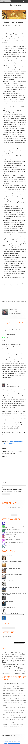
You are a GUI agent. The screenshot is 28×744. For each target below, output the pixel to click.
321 (2, 652)
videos (23, 673)
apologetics (7, 652)
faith (12, 660)
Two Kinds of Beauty (8, 581)
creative (6, 656)
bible (16, 652)
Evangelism (11, 545)
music (7, 664)
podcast (22, 666)
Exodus (9, 660)
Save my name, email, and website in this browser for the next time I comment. (12, 490)
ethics (14, 658)
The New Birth (18, 539)
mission (22, 301)
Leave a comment (16, 25)
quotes (15, 668)
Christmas (4, 654)
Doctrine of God (7, 658)
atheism (12, 652)
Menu (25, 1)
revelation (7, 671)
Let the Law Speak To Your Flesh (11, 568)
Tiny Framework (8, 735)
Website (4, 482)
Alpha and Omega (7, 702)
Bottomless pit (6, 698)
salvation (11, 671)
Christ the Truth (14, 5)
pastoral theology (12, 666)
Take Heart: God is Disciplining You (12, 561)
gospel (16, 660)
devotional (19, 656)
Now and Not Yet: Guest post (9, 707)
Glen (3, 25)
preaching (9, 668)
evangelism (18, 301)
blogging (19, 652)
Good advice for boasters (17, 523)
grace (21, 661)
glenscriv (9, 384)
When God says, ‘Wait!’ (8, 724)
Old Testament (19, 664)
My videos (12, 664)
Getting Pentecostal (7, 601)
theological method (6, 673)
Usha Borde (7, 523)
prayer (4, 668)
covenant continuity (14, 655)
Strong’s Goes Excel (16, 529)
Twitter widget (8, 741)
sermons (17, 670)
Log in (15, 735)
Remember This (6, 721)
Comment (4, 456)
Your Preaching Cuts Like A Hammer (12, 574)
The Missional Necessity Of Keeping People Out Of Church (14, 594)
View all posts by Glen (16, 313)
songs (24, 671)
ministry (22, 662)
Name (4, 472)
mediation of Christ (16, 662)
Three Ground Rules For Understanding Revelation (13, 614)
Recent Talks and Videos (8, 607)
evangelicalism (18, 658)
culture (13, 656)
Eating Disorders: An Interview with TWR (12, 710)
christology (10, 654)
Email (3, 477)
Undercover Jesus (6, 555)
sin (22, 671)
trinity (13, 673)
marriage (11, 663)
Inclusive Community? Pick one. (11, 587)
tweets (18, 673)
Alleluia (4, 688)
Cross (9, 656)
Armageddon (6, 693)
